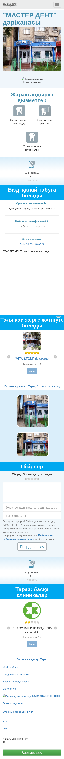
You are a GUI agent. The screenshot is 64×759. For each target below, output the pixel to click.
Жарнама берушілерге (16, 681)
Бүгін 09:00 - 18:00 (31, 244)
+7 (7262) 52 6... (32, 176)
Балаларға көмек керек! (45, 695)
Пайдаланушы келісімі (16, 674)
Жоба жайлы (10, 667)
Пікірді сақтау (32, 546)
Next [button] (55, 357)
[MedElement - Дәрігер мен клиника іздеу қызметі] (10, 4)
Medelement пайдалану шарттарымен (28, 537)
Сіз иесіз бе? (10, 688)
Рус (5, 728)
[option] (32, 357)
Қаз (5, 721)
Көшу (32, 371)
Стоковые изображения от (18, 711)
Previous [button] (9, 357)
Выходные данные (13, 703)
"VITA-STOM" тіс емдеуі (32, 358)
